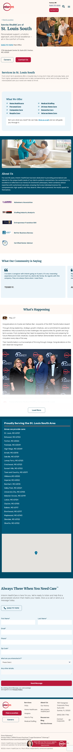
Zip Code (4, 648)
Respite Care (15, 113)
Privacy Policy (6, 737)
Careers (7, 60)
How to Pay (28, 717)
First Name (5, 619)
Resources (45, 717)
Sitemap (45, 737)
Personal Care (15, 107)
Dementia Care (47, 110)
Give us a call (43, 120)
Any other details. (7, 668)
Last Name (42, 619)
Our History (45, 706)
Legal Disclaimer (35, 737)
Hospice (27, 713)
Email (3, 629)
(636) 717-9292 (7, 45)
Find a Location (12, 713)
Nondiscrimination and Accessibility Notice (16, 739)
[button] (36, 553)
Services (27, 703)
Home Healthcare (17, 103)
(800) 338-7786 (63, 715)
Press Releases (6, 735)
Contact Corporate (60, 720)
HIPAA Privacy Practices (20, 737)
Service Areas (46, 723)
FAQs (26, 706)
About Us (44, 703)
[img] (8, 7)
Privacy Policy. (18, 689)
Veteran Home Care (49, 113)
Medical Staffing (47, 103)
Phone (3, 638)
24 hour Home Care (49, 107)
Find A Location (8, 20)
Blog (42, 720)
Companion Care (16, 110)
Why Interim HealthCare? (45, 710)
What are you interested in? (11, 658)
